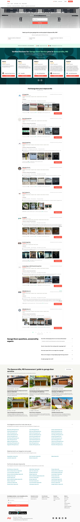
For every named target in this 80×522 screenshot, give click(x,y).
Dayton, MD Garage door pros (56, 439)
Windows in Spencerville (11, 480)
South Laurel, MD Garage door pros (35, 434)
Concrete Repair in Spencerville (56, 474)
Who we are (66, 498)
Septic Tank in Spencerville (33, 470)
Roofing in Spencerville (33, 474)
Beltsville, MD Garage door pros (56, 431)
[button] (25, 107)
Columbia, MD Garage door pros (34, 444)
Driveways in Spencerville (55, 482)
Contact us (66, 504)
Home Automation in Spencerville (34, 456)
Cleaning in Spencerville (55, 477)
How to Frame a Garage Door (35, 412)
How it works (66, 497)
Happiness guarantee (67, 506)
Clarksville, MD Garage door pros (34, 436)
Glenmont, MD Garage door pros (34, 438)
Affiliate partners (67, 507)
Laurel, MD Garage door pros (34, 429)
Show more (60, 226)
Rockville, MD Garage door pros (56, 438)
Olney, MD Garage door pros (34, 443)
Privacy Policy (20, 517)
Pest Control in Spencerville (34, 480)
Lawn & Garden (16, 3)
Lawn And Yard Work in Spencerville (13, 472)
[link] (3, 73)
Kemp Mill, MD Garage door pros (56, 433)
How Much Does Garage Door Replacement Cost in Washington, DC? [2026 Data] (62, 391)
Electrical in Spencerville (33, 457)
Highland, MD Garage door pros (12, 441)
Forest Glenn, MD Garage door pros (57, 434)
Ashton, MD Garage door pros (12, 433)
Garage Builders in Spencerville (12, 456)
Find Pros (40, 22)
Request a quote (8, 75)
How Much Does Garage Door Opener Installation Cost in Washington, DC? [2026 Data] (39, 391)
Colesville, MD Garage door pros (12, 434)
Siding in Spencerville (55, 456)
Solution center (56, 497)
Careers (65, 500)
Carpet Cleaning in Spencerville (56, 479)
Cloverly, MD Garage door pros (12, 436)
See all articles (68, 369)
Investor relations (67, 503)
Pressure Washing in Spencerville (56, 472)
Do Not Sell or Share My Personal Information (26, 518)
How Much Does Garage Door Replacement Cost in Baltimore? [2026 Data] (17, 391)
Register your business (45, 497)
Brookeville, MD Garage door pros (57, 444)
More (20, 3)
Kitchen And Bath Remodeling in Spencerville (14, 479)
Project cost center (57, 498)
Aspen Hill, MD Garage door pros (34, 439)
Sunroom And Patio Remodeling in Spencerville (15, 474)
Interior (8, 3)
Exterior (12, 3)
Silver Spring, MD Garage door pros (13, 438)
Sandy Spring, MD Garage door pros (13, 443)
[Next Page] (50, 332)
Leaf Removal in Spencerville (12, 482)
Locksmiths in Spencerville (11, 457)
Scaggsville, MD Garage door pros (13, 444)
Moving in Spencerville (33, 479)
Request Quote (58, 113)
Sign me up (18, 505)
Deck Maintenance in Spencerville (12, 469)
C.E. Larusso (31, 410)
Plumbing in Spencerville (11, 475)
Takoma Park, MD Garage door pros (57, 441)
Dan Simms (53, 410)
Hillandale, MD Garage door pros (56, 443)
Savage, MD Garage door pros (56, 436)
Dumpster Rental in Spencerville (12, 484)
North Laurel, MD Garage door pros (35, 431)
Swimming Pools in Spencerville (56, 480)
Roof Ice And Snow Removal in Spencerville (14, 470)
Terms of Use (15, 517)
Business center (44, 498)
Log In (65, 1)
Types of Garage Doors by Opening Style (15, 412)
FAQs (54, 500)
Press (65, 501)
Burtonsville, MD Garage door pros (13, 429)
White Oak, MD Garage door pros (34, 433)
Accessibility (16, 518)
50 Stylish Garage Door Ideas (57, 412)
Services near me (33, 498)
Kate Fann (9, 410)
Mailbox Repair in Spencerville (34, 469)
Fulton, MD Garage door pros (12, 439)
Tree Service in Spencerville (33, 477)
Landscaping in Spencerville (34, 484)
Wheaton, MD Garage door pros (34, 441)
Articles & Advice (24, 3)
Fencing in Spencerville (55, 469)
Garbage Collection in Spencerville (57, 484)
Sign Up (70, 1)
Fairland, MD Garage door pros (12, 431)
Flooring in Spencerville (11, 477)
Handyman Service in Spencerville (57, 470)
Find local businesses (34, 497)
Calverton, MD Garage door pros (56, 429)
